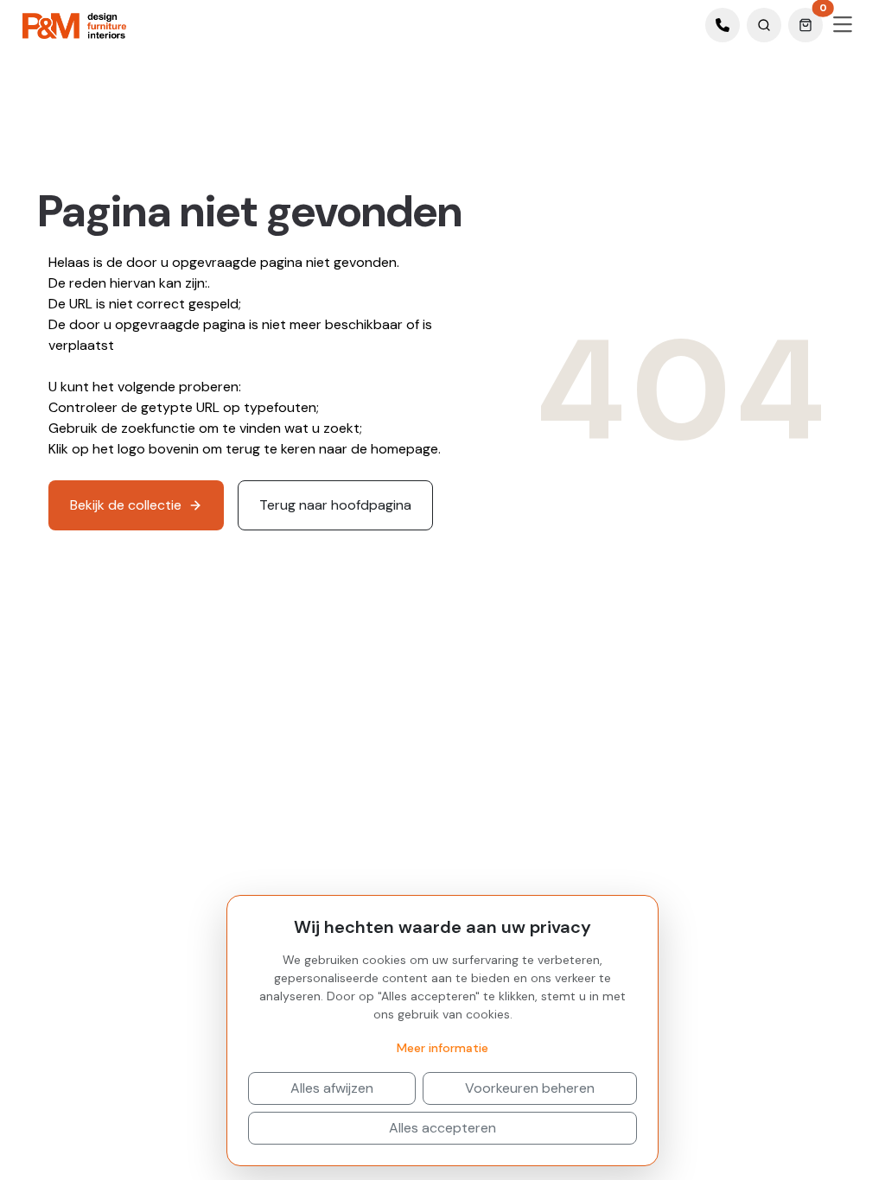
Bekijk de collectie (125, 505)
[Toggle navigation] (843, 25)
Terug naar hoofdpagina (335, 505)
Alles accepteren (442, 1128)
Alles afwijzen (331, 1088)
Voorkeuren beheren (530, 1088)
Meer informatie (442, 1048)
